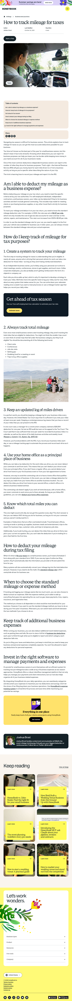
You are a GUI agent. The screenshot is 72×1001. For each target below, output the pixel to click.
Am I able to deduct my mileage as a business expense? (21, 107)
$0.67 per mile (57, 213)
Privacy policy (8, 984)
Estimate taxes (14, 310)
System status (8, 988)
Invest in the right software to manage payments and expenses (24, 126)
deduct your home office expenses (35, 495)
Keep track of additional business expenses (18, 123)
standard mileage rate (48, 570)
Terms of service (8, 982)
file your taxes (21, 556)
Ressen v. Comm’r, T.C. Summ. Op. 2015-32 (20, 437)
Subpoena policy (8, 986)
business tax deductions (56, 633)
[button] (67, 8)
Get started (36, 719)
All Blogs (8, 17)
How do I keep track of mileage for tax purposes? (19, 110)
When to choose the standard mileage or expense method (22, 120)
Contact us (7, 990)
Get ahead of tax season (12, 113)
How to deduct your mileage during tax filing (18, 116)
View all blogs (63, 767)
